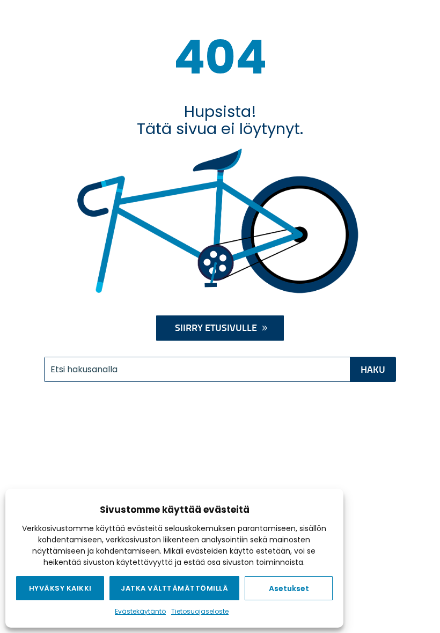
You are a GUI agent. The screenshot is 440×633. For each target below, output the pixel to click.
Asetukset (289, 588)
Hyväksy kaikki (60, 588)
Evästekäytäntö (140, 611)
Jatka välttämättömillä (174, 588)
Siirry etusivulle (216, 328)
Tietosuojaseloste (200, 611)
